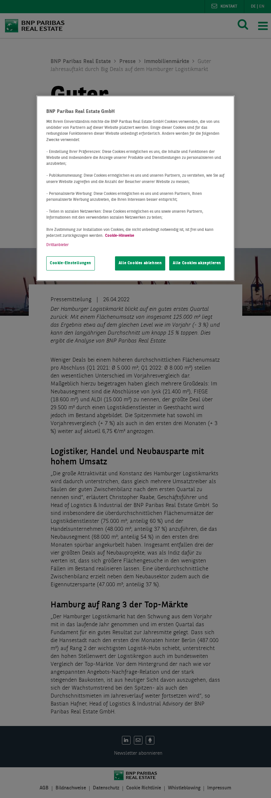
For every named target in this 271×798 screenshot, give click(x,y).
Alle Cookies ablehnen (140, 263)
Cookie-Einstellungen (70, 263)
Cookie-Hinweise (119, 236)
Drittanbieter (57, 245)
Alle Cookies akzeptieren (197, 263)
